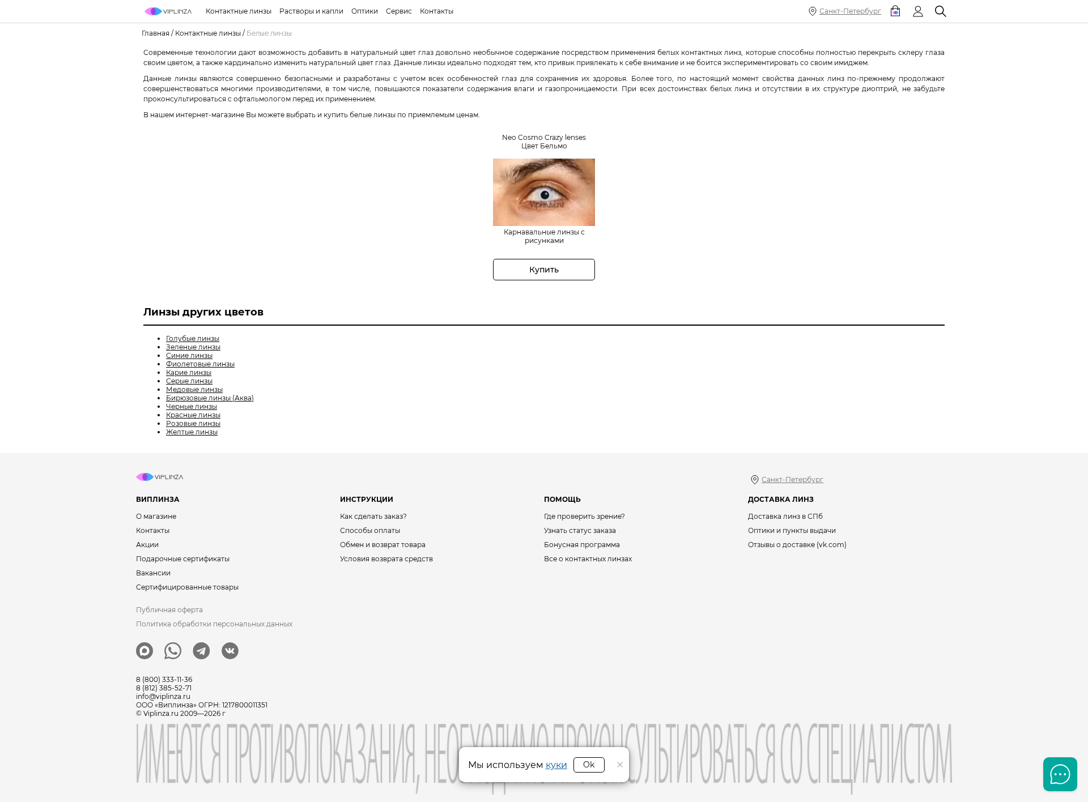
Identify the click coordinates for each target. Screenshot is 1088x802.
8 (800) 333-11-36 (164, 679)
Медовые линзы (194, 389)
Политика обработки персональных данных (214, 624)
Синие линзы (189, 355)
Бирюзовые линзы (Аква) (210, 398)
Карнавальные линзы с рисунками (544, 236)
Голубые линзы (192, 338)
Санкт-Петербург (850, 11)
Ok (588, 765)
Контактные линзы (208, 33)
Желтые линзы (192, 432)
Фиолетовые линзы (200, 364)
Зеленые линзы (193, 347)
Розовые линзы (193, 423)
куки (556, 765)
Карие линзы (188, 372)
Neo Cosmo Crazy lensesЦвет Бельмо (544, 141)
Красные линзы (193, 415)
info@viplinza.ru (163, 696)
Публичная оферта (169, 609)
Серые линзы (189, 381)
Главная (155, 33)
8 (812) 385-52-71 (164, 688)
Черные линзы (191, 406)
